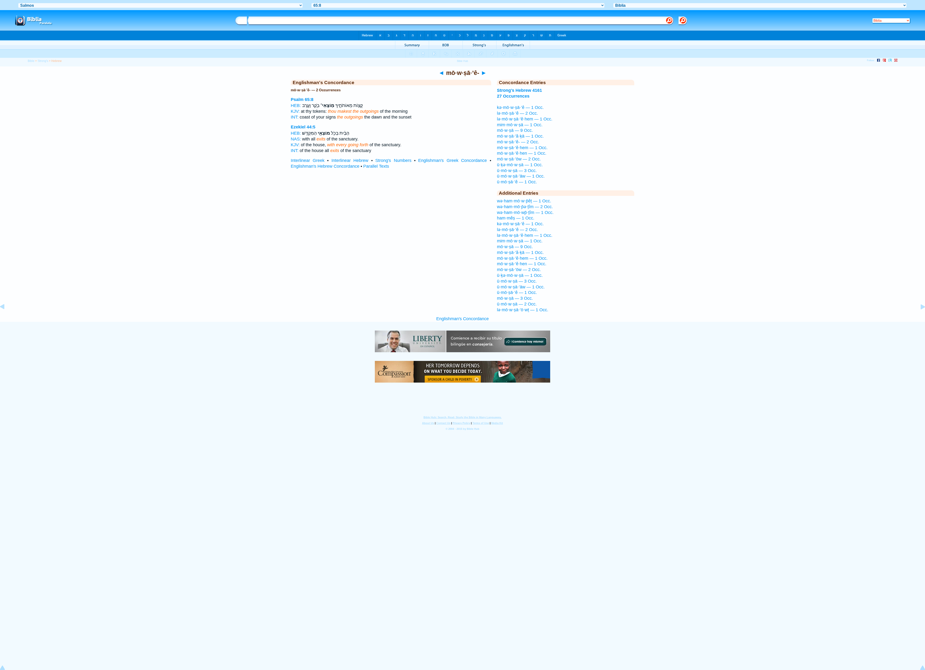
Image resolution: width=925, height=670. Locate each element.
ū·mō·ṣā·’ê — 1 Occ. (517, 181)
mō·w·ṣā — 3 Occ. (515, 298)
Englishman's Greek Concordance (452, 160)
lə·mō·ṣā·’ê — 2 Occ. (517, 113)
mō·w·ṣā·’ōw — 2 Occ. (519, 159)
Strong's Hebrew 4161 (519, 90)
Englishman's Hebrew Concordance (325, 166)
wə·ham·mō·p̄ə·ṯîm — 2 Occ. (525, 206)
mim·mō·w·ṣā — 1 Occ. (519, 124)
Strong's (43, 61)
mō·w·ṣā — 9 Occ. (515, 130)
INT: (294, 117)
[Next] (919, 317)
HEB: (296, 105)
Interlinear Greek (307, 160)
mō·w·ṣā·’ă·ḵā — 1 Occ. (520, 136)
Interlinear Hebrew (349, 160)
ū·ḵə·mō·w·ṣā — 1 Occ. (520, 164)
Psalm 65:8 (302, 99)
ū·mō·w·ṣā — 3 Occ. (517, 170)
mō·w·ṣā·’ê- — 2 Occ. (518, 141)
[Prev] (6, 317)
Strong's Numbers (393, 160)
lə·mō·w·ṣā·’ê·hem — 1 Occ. (524, 119)
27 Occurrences (513, 96)
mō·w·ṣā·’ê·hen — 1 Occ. (521, 153)
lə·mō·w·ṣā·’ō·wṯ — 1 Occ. (522, 309)
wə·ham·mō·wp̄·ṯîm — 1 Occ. (525, 212)
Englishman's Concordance (462, 318)
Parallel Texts (376, 166)
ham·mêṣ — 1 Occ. (515, 218)
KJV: (295, 111)
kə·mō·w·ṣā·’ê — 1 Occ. (520, 107)
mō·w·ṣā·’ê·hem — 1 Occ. (522, 147)
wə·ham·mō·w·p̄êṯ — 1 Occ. (524, 201)
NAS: (296, 139)
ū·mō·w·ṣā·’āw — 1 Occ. (521, 176)
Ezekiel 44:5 (303, 127)
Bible (31, 61)
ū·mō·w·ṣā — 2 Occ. (517, 304)
